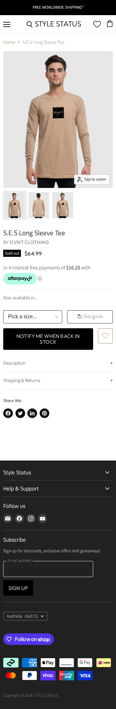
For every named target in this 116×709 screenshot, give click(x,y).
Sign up (18, 588)
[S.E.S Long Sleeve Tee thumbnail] (15, 205)
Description (14, 363)
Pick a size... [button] (22, 316)
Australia (22, 616)
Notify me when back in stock (48, 339)
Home (9, 42)
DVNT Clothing (29, 242)
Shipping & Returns (21, 380)
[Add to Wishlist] (105, 335)
